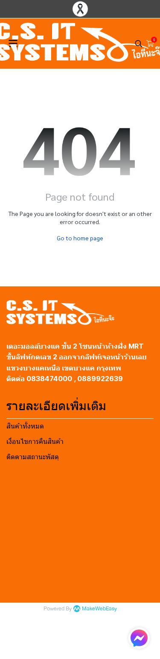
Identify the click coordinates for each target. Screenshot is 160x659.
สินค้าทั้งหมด (25, 426)
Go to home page (80, 238)
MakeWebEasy (99, 608)
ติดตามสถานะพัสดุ (32, 457)
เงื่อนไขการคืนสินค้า (35, 441)
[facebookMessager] (139, 638)
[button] (139, 44)
